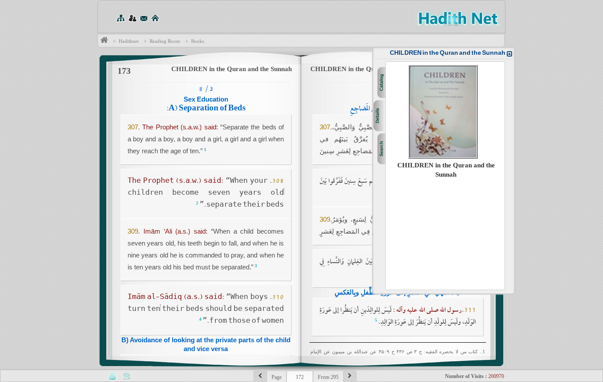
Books (197, 41)
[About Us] (132, 18)
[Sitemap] (120, 18)
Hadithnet (129, 41)
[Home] (155, 18)
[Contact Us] (143, 18)
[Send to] (126, 375)
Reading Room (165, 41)
